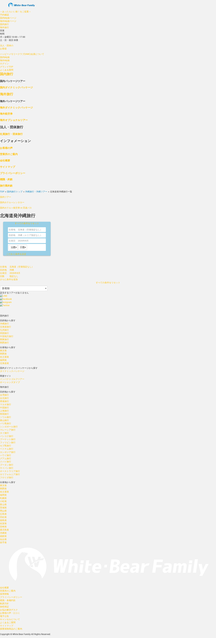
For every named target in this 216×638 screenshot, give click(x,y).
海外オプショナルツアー (14, 120)
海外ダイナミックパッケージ (16, 107)
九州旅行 (4, 329)
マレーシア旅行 (7, 429)
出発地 (12, 229)
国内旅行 (4, 24)
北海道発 (4, 363)
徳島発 (3, 520)
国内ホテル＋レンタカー (12, 202)
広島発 (3, 513)
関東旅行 (4, 339)
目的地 (12, 235)
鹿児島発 (4, 529)
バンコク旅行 (6, 436)
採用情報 (4, 593)
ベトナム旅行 (6, 448)
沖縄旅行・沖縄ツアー (36, 191)
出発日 (12, 240)
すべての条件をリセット (27, 223)
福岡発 (3, 359)
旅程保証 (4, 606)
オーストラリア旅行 (10, 471)
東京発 (3, 350)
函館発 (3, 536)
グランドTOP (6, 66)
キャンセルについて (10, 619)
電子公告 (4, 616)
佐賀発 (3, 523)
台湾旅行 (4, 394)
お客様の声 (6, 147)
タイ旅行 (4, 432)
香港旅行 (4, 401)
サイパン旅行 (6, 467)
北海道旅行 (5, 326)
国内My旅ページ (8, 17)
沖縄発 (3, 532)
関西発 (3, 353)
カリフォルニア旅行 (10, 474)
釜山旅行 (4, 420)
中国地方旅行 (6, 336)
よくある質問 (6, 69)
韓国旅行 (4, 413)
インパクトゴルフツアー (12, 378)
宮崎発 (3, 526)
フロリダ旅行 (6, 477)
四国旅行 (4, 333)
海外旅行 (4, 27)
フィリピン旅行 (7, 442)
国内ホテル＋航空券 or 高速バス (16, 207)
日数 (2, 276)
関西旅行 (4, 342)
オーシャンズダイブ (10, 382)
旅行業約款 (6, 185)
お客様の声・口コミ (10, 612)
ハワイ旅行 (5, 455)
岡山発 (3, 510)
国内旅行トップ (14, 191)
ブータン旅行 (6, 464)
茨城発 (3, 507)
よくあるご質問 (7, 622)
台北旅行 (4, 398)
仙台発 (3, 539)
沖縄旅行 (4, 323)
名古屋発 (4, 356)
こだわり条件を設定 (16, 253)
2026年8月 (23, 240)
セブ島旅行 (5, 445)
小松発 (3, 501)
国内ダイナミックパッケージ (16, 87)
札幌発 (3, 497)
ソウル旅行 (5, 417)
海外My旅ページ (8, 21)
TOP (2, 191)
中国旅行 (4, 407)
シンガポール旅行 (9, 426)
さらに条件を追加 (9, 279)
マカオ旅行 (5, 404)
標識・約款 (6, 179)
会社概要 (5, 160)
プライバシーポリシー (12, 173)
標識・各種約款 (7, 600)
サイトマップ (7, 166)
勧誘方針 (4, 603)
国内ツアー (5, 196)
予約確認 (4, 14)
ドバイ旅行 (5, 461)
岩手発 (3, 542)
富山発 (3, 504)
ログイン (4, 63)
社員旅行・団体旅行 (11, 133)
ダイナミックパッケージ (12, 371)
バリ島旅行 (5, 423)
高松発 (3, 517)
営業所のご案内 (9, 154)
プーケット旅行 (7, 439)
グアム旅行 (5, 458)
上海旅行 (4, 410)
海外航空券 (6, 113)
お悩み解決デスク (9, 609)
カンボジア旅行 (7, 452)
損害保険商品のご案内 (11, 628)
